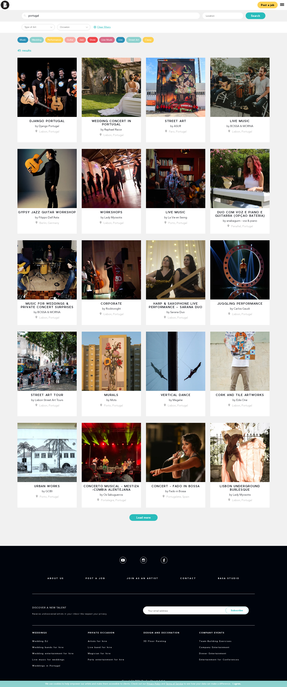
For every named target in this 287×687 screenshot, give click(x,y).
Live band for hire (100, 647)
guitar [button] (70, 39)
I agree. (237, 683)
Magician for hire (99, 653)
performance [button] (54, 39)
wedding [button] (37, 39)
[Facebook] (164, 566)
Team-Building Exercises (215, 641)
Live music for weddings (48, 659)
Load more (143, 517)
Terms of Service (174, 683)
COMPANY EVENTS (211, 632)
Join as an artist (142, 578)
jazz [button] (81, 39)
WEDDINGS (39, 632)
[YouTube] (123, 566)
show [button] (93, 39)
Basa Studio (228, 578)
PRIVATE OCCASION (101, 632)
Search (255, 15)
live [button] (120, 39)
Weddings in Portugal (46, 665)
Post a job (267, 4)
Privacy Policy (154, 683)
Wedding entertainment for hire (53, 653)
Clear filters (104, 27)
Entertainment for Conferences (219, 659)
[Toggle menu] (282, 5)
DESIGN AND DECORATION (162, 632)
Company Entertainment (214, 647)
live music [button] (106, 39)
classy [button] (148, 39)
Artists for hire (97, 641)
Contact (188, 578)
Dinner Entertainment (212, 653)
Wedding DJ (40, 641)
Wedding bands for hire (48, 647)
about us (56, 578)
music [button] (23, 39)
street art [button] (134, 39)
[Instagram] (144, 566)
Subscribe (237, 610)
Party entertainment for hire (106, 659)
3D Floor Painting (155, 641)
